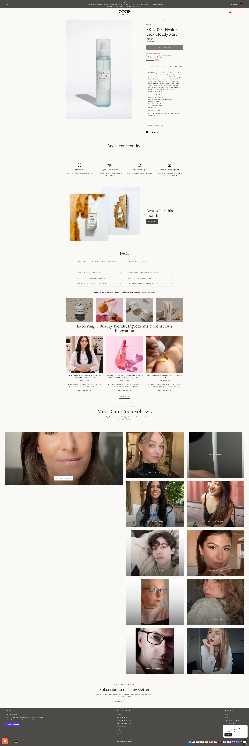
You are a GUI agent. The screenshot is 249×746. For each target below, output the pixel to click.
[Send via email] (155, 132)
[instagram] (8, 4)
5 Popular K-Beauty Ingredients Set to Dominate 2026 (164, 376)
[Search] (236, 12)
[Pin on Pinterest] (152, 132)
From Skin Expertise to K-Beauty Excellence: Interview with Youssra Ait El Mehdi (84, 376)
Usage (158, 66)
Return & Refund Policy (124, 723)
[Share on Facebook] (147, 132)
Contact (119, 714)
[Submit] (135, 701)
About (227, 714)
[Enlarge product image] (99, 69)
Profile (119, 732)
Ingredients (168, 66)
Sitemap (227, 717)
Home (148, 20)
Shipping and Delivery (124, 720)
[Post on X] (149, 132)
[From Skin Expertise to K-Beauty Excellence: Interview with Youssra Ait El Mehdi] (84, 354)
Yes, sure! (228, 734)
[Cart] (243, 12)
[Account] (239, 12)
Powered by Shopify (124, 742)
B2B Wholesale (122, 726)
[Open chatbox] (244, 742)
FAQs (119, 729)
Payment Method (122, 717)
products (154, 20)
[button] (158, 132)
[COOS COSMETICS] (124, 12)
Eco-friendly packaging (232, 720)
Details (151, 66)
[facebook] (5, 4)
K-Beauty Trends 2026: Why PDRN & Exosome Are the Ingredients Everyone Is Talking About (124, 376)
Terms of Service (230, 723)
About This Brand (182, 66)
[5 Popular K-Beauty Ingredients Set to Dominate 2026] (164, 354)
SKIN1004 (149, 24)
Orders (119, 735)
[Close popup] (246, 726)
